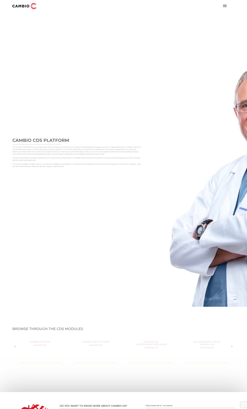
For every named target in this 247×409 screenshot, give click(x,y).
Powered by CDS (40, 345)
